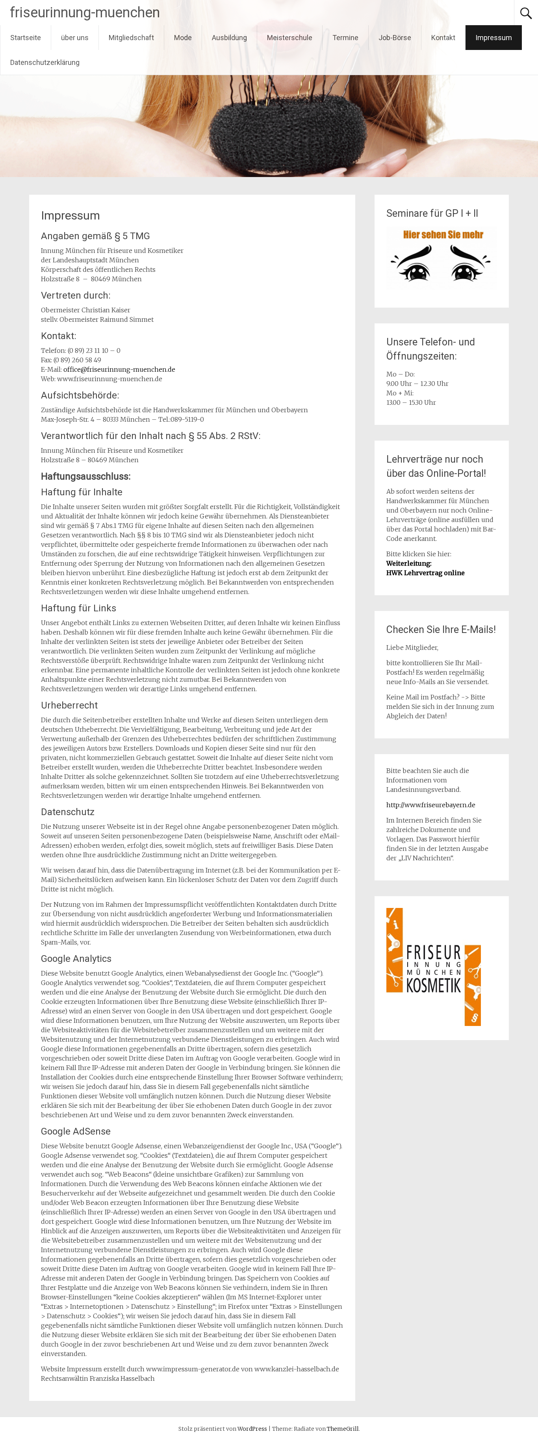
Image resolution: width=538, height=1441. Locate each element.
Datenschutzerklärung (45, 62)
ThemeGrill (343, 1428)
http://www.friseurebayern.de (430, 805)
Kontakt (443, 37)
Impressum (493, 37)
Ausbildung (229, 37)
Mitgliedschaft (131, 37)
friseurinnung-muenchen (85, 12)
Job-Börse (394, 37)
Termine (345, 37)
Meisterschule (289, 37)
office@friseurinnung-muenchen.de (119, 369)
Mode (183, 37)
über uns (75, 37)
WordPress (252, 1428)
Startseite (25, 37)
